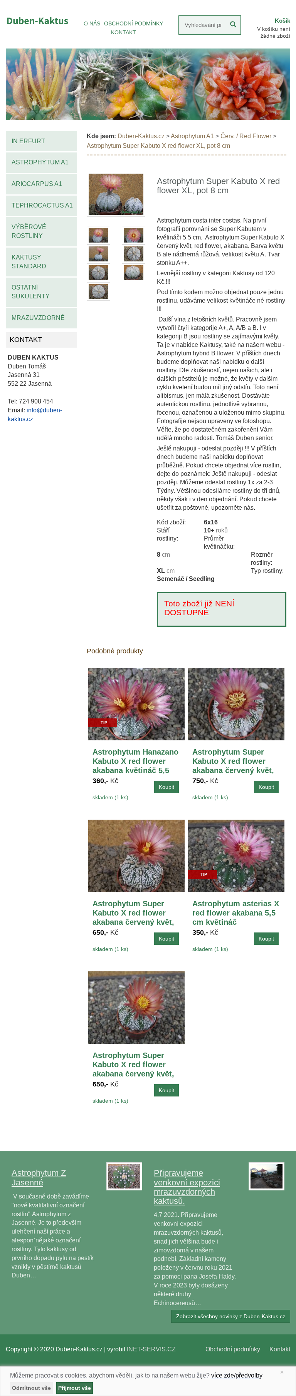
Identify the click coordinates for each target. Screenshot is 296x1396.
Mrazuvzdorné (38, 318)
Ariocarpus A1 (37, 184)
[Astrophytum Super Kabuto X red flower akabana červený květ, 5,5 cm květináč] (136, 1007)
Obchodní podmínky (232, 1349)
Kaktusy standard (29, 261)
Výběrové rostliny (29, 231)
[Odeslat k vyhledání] (233, 25)
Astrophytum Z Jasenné (39, 1177)
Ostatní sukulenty (31, 292)
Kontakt (279, 1349)
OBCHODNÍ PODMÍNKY (133, 23)
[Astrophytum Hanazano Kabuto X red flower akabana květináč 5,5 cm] (136, 703)
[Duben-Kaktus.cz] (37, 20)
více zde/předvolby (236, 1375)
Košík (282, 20)
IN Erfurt (28, 141)
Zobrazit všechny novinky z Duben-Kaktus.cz (230, 1316)
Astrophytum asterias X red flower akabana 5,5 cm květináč (235, 912)
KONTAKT (123, 32)
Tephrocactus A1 (42, 205)
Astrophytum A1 (40, 162)
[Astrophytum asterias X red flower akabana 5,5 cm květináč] (236, 855)
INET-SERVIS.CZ (151, 1349)
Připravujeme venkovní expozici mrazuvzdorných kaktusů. (187, 1187)
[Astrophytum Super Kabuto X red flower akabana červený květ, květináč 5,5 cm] (236, 703)
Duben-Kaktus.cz (141, 136)
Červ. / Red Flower (245, 136)
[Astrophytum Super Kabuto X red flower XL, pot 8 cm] (116, 194)
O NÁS (92, 23)
